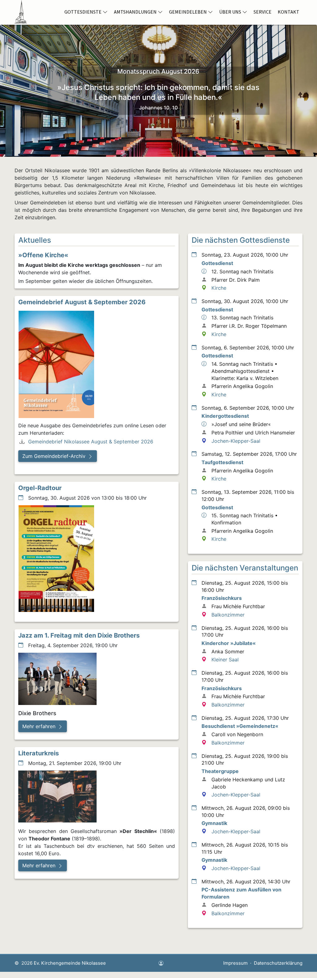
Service (262, 12)
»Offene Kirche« (43, 255)
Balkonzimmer (228, 615)
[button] (57, 456)
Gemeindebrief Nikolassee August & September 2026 (90, 441)
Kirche (218, 288)
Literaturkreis (38, 753)
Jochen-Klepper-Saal (235, 441)
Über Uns (230, 12)
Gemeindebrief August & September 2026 (81, 302)
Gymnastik (214, 823)
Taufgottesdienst (222, 462)
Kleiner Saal (225, 659)
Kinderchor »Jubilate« (229, 643)
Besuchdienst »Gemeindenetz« (240, 726)
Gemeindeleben (188, 12)
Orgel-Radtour (40, 488)
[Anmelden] (160, 964)
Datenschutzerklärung (278, 963)
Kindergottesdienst (225, 416)
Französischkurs (222, 598)
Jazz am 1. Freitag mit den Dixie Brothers (79, 635)
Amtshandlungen (135, 12)
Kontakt (288, 12)
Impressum (235, 963)
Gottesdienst (217, 263)
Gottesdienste (83, 12)
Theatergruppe (220, 771)
